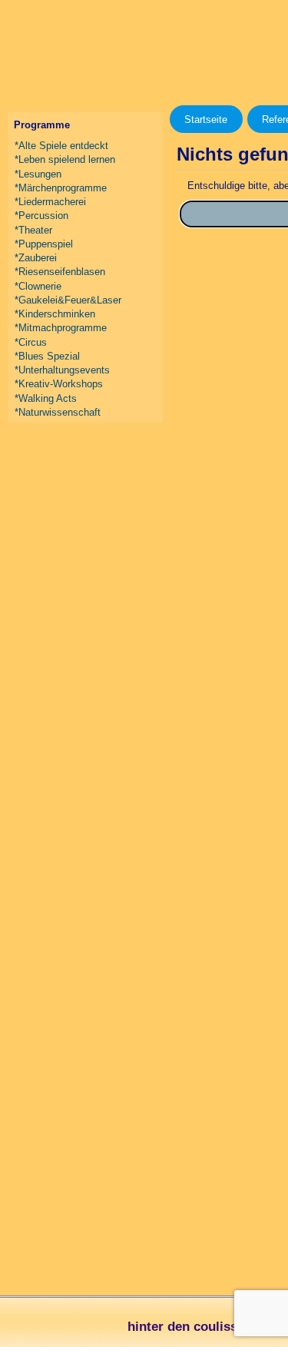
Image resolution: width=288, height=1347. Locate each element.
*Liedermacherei (50, 201)
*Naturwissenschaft (58, 412)
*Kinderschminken (55, 314)
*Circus (31, 342)
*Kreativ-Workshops (59, 384)
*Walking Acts (46, 398)
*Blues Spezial (47, 356)
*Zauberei (36, 258)
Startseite (205, 119)
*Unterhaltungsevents (62, 370)
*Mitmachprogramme (61, 327)
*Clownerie (38, 286)
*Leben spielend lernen (65, 159)
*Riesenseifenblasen (60, 271)
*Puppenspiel (44, 244)
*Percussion (41, 215)
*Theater (33, 230)
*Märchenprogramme (61, 188)
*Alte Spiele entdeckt (61, 145)
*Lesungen (38, 174)
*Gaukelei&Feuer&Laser (68, 300)
